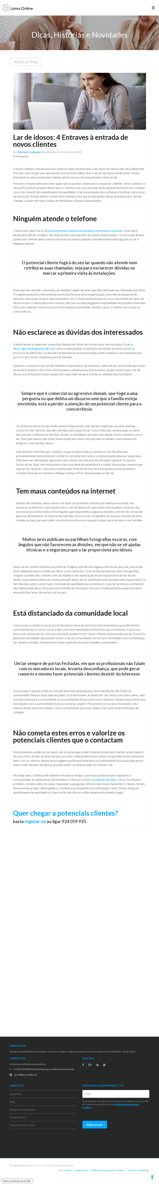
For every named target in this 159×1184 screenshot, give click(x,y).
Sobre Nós (16, 1094)
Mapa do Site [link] (81, 1170)
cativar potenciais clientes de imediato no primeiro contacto (83, 230)
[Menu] (153, 7)
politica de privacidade (126, 1104)
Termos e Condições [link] (138, 1170)
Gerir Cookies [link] (65, 1170)
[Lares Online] (18, 8)
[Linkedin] (97, 1064)
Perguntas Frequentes (23, 1109)
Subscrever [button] (94, 1124)
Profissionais (21, 156)
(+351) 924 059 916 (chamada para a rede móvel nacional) (43, 1069)
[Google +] (90, 1064)
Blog (12, 1101)
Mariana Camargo (29, 152)
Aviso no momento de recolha (17, 1181)
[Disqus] (79, 885)
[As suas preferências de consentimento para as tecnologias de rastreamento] (152, 1177)
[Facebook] (83, 1064)
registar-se (35, 821)
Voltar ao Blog (25, 61)
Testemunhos (18, 1117)
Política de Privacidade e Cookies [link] (108, 1170)
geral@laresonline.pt (25, 1074)
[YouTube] (104, 1064)
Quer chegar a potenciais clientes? (65, 813)
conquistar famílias (103, 779)
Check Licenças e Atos (23, 1125)
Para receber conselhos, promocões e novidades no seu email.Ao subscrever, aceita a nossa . (115, 1104)
